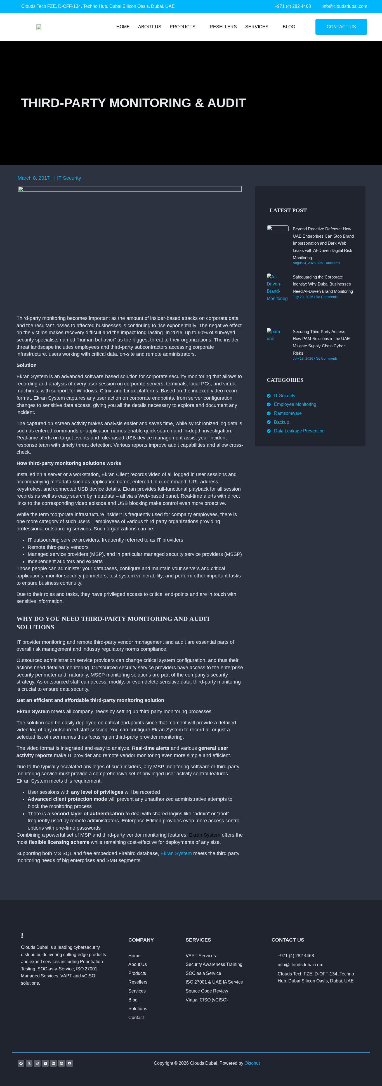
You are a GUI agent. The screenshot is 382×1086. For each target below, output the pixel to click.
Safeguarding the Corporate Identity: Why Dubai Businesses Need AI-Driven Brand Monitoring (323, 284)
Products (182, 26)
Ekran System (204, 835)
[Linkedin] (53, 1063)
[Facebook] (21, 1063)
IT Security (69, 178)
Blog (289, 26)
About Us (149, 26)
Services (256, 26)
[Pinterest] (61, 1063)
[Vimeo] (45, 1063)
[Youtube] (69, 1063)
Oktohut (252, 1063)
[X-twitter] (29, 1063)
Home (123, 26)
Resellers (223, 26)
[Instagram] (37, 1063)
